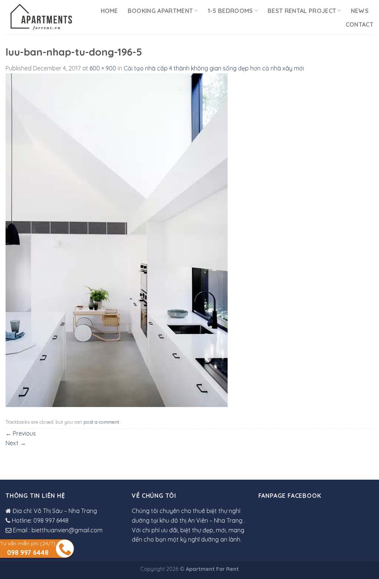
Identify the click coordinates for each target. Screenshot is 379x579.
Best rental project (302, 10)
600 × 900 (103, 68)
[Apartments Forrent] (41, 17)
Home (109, 10)
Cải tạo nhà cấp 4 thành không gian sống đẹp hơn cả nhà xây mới (214, 68)
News (360, 10)
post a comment (101, 422)
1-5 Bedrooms (230, 10)
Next (16, 443)
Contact (359, 24)
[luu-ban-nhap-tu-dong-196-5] (117, 239)
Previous (21, 433)
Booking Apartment (160, 10)
